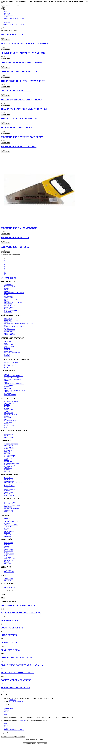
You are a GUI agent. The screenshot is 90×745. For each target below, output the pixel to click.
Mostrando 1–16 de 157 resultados (10, 254)
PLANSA (7, 464)
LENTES (7, 354)
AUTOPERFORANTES (11, 522)
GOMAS (6, 460)
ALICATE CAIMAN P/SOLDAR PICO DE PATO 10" (25, 44)
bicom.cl (22, 720)
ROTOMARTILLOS (10, 286)
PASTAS (6, 427)
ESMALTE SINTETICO (11, 401)
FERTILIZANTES (9, 495)
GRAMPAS (7, 536)
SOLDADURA (8, 351)
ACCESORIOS (8, 285)
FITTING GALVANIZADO (12, 463)
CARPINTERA (8, 297)
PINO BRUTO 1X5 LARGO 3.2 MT (17, 658)
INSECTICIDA (8, 479)
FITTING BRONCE (10, 456)
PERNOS (7, 533)
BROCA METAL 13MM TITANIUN (17, 672)
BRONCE (7, 453)
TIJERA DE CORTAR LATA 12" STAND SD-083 (23, 81)
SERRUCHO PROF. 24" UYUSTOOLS (18, 146)
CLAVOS (7, 529)
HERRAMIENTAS (9, 333)
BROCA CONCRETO (10, 299)
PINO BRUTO (8, 504)
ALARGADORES (9, 334)
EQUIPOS (7, 328)
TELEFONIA (8, 322)
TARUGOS (7, 534)
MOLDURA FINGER (10, 364)
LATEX (6, 408)
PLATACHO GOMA (10, 650)
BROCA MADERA (10, 305)
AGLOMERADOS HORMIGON (14, 384)
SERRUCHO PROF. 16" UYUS (15, 237)
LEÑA (6, 555)
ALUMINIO (7, 388)
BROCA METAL (9, 307)
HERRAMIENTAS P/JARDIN (13, 482)
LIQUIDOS (7, 552)
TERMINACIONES (10, 395)
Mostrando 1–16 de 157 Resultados (10, 30)
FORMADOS (8, 393)
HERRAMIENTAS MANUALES (14, 24)
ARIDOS (7, 380)
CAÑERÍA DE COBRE (11, 444)
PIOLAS (6, 528)
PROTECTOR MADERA (11, 508)
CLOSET (7, 546)
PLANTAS (7, 490)
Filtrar (2, 597)
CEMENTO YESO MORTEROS (13, 376)
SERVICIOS (8, 471)
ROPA (6, 343)
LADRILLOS (8, 387)
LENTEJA (7, 523)
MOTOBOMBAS (9, 486)
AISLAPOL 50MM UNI (11, 620)
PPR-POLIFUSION (10, 449)
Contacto (6, 16)
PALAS (6, 289)
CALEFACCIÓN (9, 554)
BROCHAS (7, 417)
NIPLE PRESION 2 (10, 635)
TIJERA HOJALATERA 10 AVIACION (19, 118)
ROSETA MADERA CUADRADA (16, 680)
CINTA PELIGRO (9, 346)
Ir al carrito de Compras (7, 736)
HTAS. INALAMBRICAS (12, 310)
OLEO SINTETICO (10, 403)
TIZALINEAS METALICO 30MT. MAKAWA (21, 100)
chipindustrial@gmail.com (16, 701)
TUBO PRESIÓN (9, 447)
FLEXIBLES (8, 450)
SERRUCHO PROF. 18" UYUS (15, 247)
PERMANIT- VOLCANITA (12, 379)
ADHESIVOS (8, 391)
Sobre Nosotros (8, 15)
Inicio (5, 12)
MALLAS (7, 494)
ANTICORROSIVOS (10, 414)
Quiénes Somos (8, 708)
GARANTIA (8, 312)
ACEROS (7, 382)
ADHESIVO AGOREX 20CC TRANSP (18, 605)
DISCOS (6, 301)
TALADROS (8, 304)
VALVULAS (8, 458)
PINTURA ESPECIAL (10, 425)
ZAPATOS (7, 349)
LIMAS (6, 288)
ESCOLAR (7, 563)
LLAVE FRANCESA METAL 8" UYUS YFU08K (23, 53)
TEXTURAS (8, 422)
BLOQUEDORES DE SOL (12, 352)
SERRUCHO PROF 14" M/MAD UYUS (19, 228)
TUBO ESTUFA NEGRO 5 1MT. (15, 687)
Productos (7, 13)
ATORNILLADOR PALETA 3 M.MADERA (21, 613)
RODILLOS (7, 416)
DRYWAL (7, 518)
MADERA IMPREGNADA (12, 505)
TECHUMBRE (8, 385)
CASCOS (7, 348)
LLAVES (7, 469)
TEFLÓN (7, 452)
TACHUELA (8, 520)
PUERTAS (7, 367)
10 (5, 273)
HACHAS (7, 291)
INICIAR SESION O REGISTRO (14, 18)
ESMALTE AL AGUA (10, 421)
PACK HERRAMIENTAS (12, 34)
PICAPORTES (8, 366)
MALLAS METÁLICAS (11, 377)
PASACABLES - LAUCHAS (12, 320)
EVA (5, 325)
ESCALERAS (8, 435)
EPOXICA (7, 406)
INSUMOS (7, 580)
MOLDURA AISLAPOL (11, 362)
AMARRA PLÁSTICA (11, 525)
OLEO (6, 419)
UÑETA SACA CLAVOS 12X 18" (16, 90)
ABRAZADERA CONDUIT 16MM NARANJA (22, 665)
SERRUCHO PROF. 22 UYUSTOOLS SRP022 (22, 137)
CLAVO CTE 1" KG (10, 643)
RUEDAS (7, 544)
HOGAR (6, 562)
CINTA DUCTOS (9, 559)
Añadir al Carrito (5, 40)
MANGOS (7, 309)
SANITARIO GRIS (9, 455)
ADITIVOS (7, 374)
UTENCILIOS (8, 543)
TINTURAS (7, 424)
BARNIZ (7, 405)
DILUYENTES (8, 413)
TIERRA (6, 487)
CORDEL (7, 356)
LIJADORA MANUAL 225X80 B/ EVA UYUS (21, 62)
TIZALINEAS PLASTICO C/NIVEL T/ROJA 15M (24, 109)
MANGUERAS (8, 478)
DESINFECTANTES (10, 587)
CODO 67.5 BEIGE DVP (12, 628)
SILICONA (7, 570)
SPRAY (6, 411)
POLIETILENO (8, 551)
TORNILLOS (8, 526)
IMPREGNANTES (9, 511)
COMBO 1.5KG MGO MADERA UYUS (19, 72)
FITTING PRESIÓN (10, 466)
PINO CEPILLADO (10, 502)
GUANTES (7, 341)
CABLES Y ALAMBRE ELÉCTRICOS (15, 327)
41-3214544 (12, 700)
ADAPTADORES (9, 330)
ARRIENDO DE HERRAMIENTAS (14, 390)
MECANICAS (8, 296)
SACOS (6, 547)
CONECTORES (9, 481)
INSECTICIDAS (9, 560)
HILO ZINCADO (9, 531)
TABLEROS (8, 507)
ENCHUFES (8, 319)
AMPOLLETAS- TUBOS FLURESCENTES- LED (19, 323)
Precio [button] (3, 594)
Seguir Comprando (20, 736)
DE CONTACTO (9, 572)
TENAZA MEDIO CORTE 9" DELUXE (19, 128)
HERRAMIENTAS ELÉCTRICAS (14, 302)
